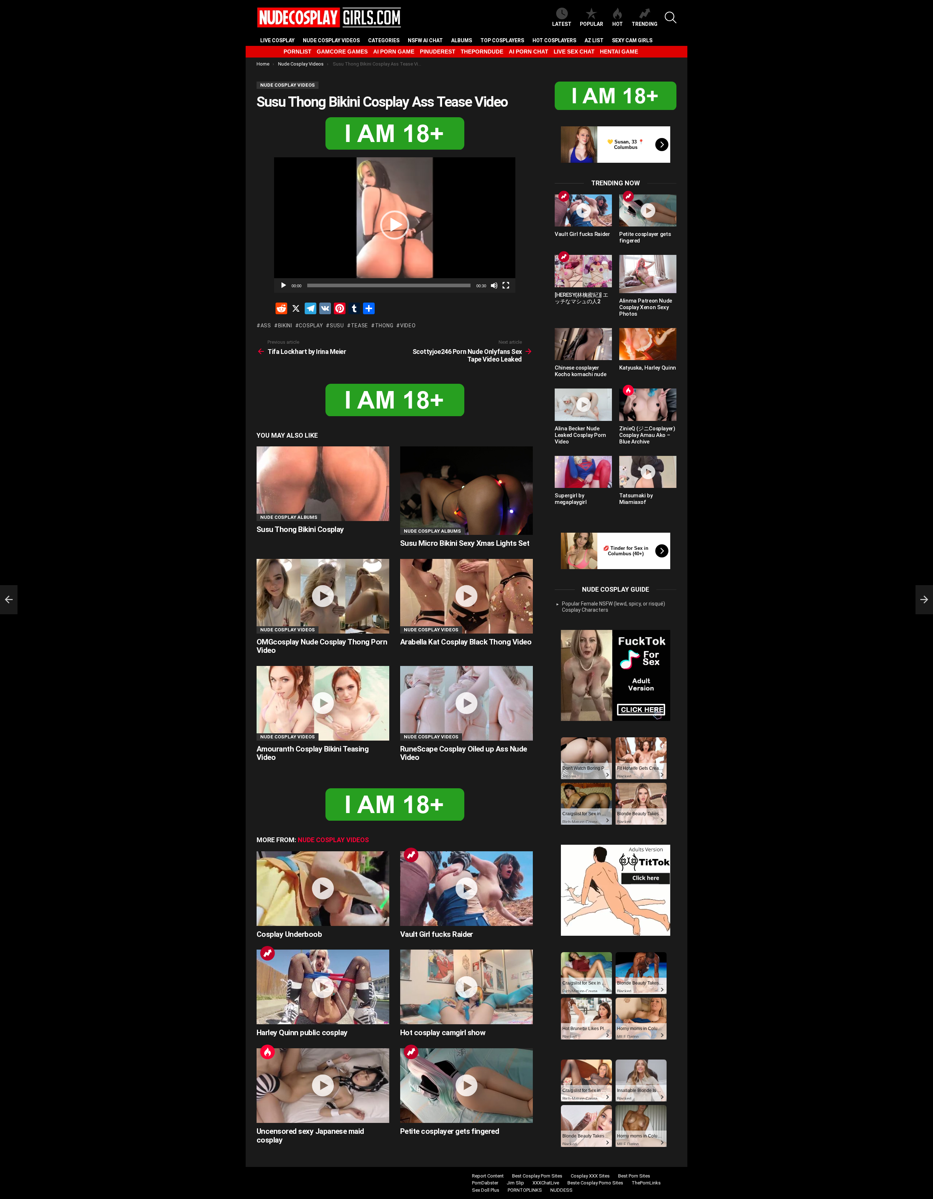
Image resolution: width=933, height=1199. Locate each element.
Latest (561, 24)
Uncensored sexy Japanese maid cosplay (310, 1135)
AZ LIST (594, 40)
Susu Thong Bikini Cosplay (300, 529)
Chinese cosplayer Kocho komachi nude (580, 371)
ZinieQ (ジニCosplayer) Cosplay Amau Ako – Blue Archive (647, 435)
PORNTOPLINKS (525, 1190)
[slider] (389, 285)
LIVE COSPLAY (277, 40)
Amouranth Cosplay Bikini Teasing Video (312, 753)
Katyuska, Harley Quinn (647, 367)
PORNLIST (297, 51)
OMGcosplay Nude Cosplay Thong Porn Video (322, 646)
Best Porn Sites (634, 1176)
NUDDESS (561, 1190)
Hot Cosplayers (554, 40)
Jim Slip (515, 1183)
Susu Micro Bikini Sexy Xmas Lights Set (464, 543)
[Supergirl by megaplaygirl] (583, 472)
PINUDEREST (437, 51)
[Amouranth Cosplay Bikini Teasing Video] (323, 703)
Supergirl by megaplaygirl (571, 498)
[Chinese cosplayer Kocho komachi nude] (583, 344)
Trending (644, 24)
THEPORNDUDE (482, 51)
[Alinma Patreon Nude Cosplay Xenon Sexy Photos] (647, 274)
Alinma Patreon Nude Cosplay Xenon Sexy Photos (645, 307)
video (407, 325)
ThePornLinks (646, 1183)
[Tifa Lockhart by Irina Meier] (8, 599)
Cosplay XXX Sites (590, 1176)
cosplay (311, 325)
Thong (384, 325)
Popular (591, 24)
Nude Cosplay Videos (331, 40)
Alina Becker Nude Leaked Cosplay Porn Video (580, 435)
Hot (617, 24)
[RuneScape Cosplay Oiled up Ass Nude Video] (466, 703)
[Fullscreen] (506, 285)
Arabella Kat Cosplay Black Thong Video (465, 642)
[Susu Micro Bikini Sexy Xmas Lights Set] (466, 490)
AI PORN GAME (393, 51)
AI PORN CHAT (528, 51)
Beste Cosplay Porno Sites (595, 1183)
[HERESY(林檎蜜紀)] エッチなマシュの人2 (581, 298)
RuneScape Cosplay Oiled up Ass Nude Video (463, 753)
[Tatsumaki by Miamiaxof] (647, 472)
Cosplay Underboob (289, 934)
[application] (394, 225)
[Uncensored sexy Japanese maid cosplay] (323, 1085)
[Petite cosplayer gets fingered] (466, 1085)
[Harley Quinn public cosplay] (323, 987)
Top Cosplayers (502, 40)
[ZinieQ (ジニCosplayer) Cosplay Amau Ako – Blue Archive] (647, 405)
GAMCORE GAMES (342, 51)
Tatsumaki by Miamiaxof (636, 498)
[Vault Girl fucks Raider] (466, 888)
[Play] (283, 285)
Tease (359, 325)
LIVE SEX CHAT (574, 51)
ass (266, 325)
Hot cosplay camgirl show (442, 1032)
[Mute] (494, 285)
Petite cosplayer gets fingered (449, 1131)
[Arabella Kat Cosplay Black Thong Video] (466, 596)
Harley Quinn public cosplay (302, 1032)
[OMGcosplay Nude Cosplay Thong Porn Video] (323, 596)
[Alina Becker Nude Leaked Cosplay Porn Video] (583, 405)
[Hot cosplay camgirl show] (466, 987)
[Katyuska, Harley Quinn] (647, 344)
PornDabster (485, 1183)
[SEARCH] (670, 17)
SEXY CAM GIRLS (632, 40)
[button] (394, 225)
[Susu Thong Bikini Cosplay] (323, 483)
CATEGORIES (383, 40)
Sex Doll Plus (485, 1190)
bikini (285, 325)
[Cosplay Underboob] (323, 888)
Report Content (488, 1176)
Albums (461, 40)
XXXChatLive (545, 1183)
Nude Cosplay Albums (288, 517)
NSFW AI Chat (425, 40)
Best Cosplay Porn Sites (537, 1176)
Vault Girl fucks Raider (436, 934)
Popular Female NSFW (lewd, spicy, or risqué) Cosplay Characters (613, 607)
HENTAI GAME (619, 51)
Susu (337, 325)
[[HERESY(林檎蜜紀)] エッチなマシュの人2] (583, 271)
